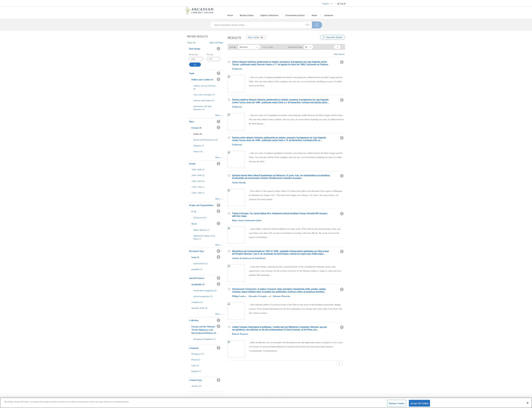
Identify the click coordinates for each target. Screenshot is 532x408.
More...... (219, 115)
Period (192, 163)
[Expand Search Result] (341, 62)
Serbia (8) (198, 133)
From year (193, 54)
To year (210, 54)
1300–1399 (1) (197, 192)
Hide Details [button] (339, 54)
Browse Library (247, 15)
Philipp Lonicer (239, 296)
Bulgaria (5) (199, 145)
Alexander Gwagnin (257, 296)
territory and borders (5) (204, 100)
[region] (266, 403)
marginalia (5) (198, 284)
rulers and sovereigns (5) (204, 94)
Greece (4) (198, 151)
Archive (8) (196, 385)
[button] (229, 61)
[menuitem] (206, 88)
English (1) (196, 371)
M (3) (194, 223)
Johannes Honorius (281, 296)
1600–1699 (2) (197, 169)
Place (191, 121)
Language (194, 347)
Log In (343, 3)
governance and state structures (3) (202, 108)
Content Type (195, 380)
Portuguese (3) (197, 353)
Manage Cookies (397, 403)
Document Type (196, 251)
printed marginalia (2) (203, 296)
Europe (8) (196, 127)
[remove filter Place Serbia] (262, 37)
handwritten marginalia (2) (205, 290)
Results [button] (234, 38)
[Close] (528, 403)
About (314, 15)
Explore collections (269, 15)
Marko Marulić (239, 182)
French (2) (195, 359)
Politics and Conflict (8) (202, 79)
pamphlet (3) (197, 269)
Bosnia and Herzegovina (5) (206, 139)
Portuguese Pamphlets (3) (205, 339)
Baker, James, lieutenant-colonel (246, 220)
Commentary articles (295, 15)
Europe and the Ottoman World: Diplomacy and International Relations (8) (203, 329)
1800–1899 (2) (197, 175)
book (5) (195, 257)
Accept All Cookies (419, 403)
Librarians (328, 15)
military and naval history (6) (204, 87)
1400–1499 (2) (197, 181)
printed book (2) (201, 263)
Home (230, 15)
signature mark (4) (199, 307)
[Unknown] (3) (200, 217)
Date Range (194, 48)
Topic (191, 73)
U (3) (193, 211)
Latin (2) (195, 365)
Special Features (196, 278)
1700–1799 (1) (197, 187)
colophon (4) (197, 302)
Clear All (191, 42)
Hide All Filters (216, 42)
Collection (194, 320)
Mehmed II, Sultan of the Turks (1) (204, 237)
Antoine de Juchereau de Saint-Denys (249, 258)
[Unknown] (237, 68)
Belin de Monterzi (240, 333)
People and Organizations (201, 205)
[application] (262, 37)
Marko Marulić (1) (201, 229)
